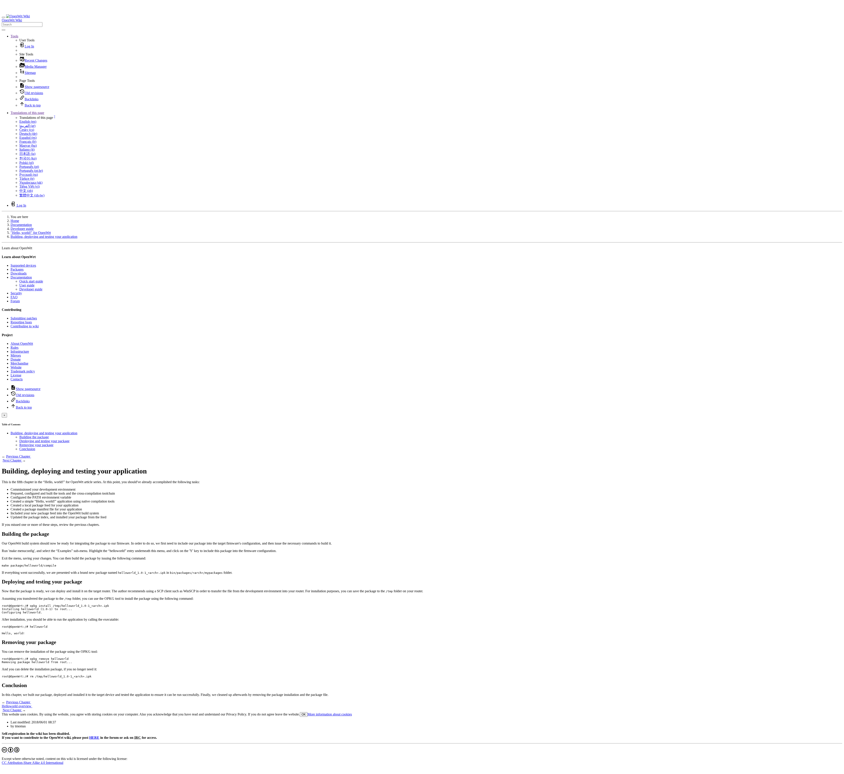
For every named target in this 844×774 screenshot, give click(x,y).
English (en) (27, 121)
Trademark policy (23, 371)
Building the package (34, 437)
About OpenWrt (22, 343)
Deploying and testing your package (44, 441)
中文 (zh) (26, 191)
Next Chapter (12, 460)
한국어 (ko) (27, 158)
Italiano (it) (27, 149)
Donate (16, 359)
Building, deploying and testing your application (44, 236)
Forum (15, 301)
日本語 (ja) (27, 154)
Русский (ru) (28, 174)
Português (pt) (29, 167)
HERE (94, 737)
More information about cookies (329, 714)
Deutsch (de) (28, 134)
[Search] (3, 30)
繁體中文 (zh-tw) (31, 195)
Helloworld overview (17, 706)
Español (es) (27, 137)
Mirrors (16, 355)
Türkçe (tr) (26, 178)
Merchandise (19, 363)
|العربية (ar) (27, 126)
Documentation (21, 225)
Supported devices (23, 265)
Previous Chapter (18, 456)
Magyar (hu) (28, 145)
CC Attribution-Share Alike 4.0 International (32, 763)
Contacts (17, 379)
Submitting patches (24, 318)
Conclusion (27, 449)
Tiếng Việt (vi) (29, 186)
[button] (14, 36)
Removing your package (36, 445)
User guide (27, 285)
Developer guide (22, 229)
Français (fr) (27, 141)
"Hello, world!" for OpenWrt (31, 233)
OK (304, 714)
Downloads (19, 273)
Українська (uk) (30, 182)
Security (16, 293)
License (16, 375)
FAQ (14, 297)
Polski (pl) (26, 163)
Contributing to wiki (25, 326)
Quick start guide (31, 281)
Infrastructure (20, 351)
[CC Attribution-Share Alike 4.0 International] (10, 751)
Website (16, 367)
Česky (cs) (26, 130)
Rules (14, 347)
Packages (17, 269)
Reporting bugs (21, 322)
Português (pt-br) (31, 170)
